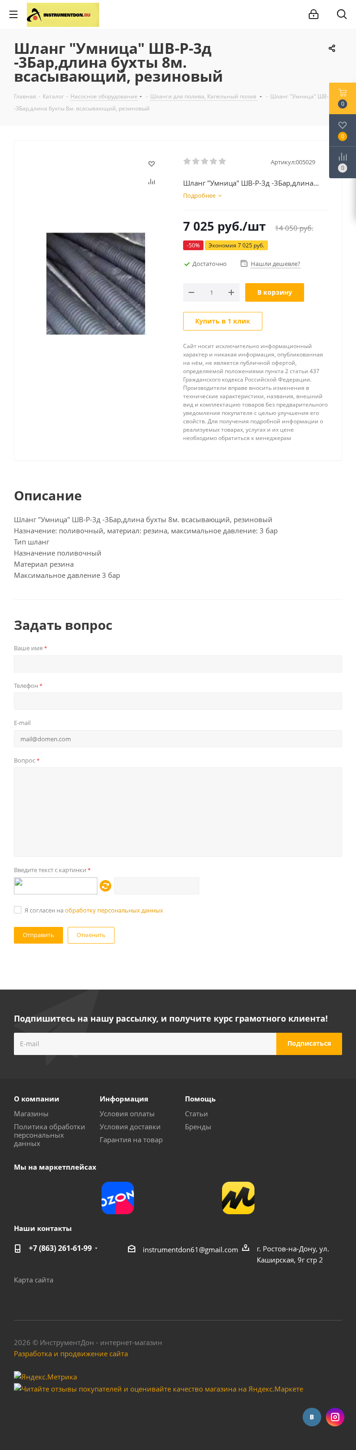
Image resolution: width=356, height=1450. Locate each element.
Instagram (335, 1417)
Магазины (31, 1113)
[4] (214, 161)
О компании (36, 1098)
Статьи (196, 1113)
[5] (222, 161)
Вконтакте (312, 1417)
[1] (187, 161)
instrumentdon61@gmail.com (190, 1249)
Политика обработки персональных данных (49, 1135)
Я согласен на (94, 910)
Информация (124, 1098)
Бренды (198, 1126)
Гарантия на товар (131, 1139)
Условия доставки (130, 1126)
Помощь (200, 1098)
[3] (205, 161)
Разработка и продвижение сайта (71, 1353)
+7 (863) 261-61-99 (60, 1248)
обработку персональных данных (114, 910)
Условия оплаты (127, 1113)
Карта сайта (33, 1279)
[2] (196, 161)
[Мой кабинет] (313, 14)
